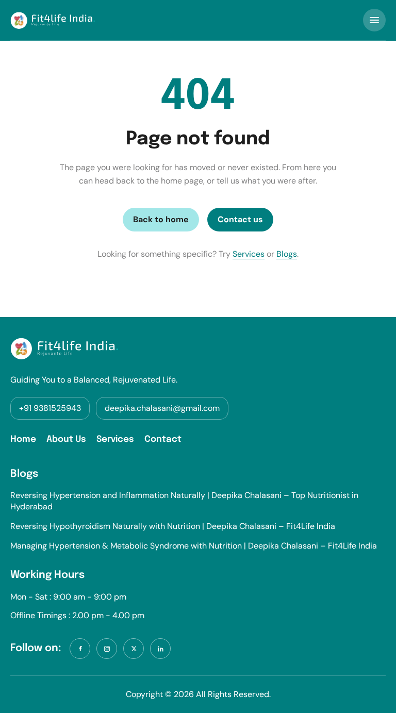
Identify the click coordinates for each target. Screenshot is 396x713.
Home (23, 439)
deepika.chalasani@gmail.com (162, 408)
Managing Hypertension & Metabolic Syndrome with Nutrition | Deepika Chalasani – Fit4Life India (193, 545)
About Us (66, 439)
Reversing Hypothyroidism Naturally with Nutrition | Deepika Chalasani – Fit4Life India (172, 526)
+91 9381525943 (50, 408)
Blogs (286, 253)
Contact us (240, 219)
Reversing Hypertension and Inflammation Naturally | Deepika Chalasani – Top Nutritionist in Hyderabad (184, 501)
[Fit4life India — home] (52, 20)
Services (249, 253)
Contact (163, 439)
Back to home (161, 219)
